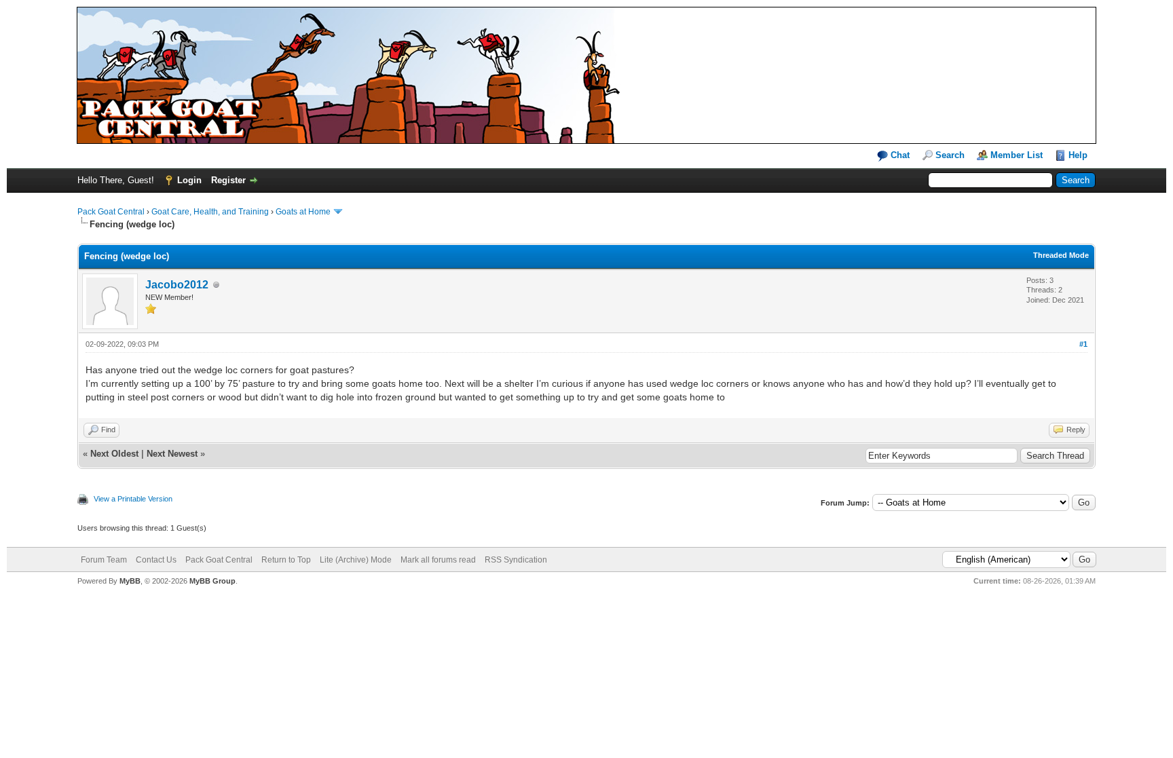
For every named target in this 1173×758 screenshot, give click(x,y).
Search (950, 155)
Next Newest (172, 454)
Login (189, 180)
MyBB (130, 581)
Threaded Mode (1061, 255)
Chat (899, 155)
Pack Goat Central (111, 211)
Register (228, 180)
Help (1077, 155)
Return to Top (286, 560)
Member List (1016, 155)
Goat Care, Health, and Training (210, 211)
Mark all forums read (438, 560)
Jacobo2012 (176, 284)
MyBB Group (212, 581)
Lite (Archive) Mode (356, 560)
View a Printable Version (133, 499)
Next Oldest (114, 454)
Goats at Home (303, 211)
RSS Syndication (516, 560)
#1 (1083, 344)
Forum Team (104, 560)
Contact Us (156, 560)
